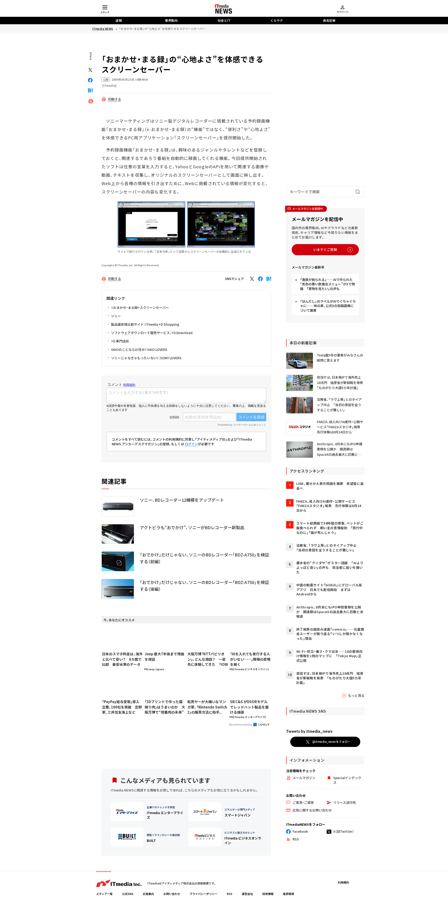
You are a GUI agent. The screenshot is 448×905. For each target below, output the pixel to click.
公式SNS (127, 894)
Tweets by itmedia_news (309, 731)
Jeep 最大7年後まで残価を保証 (164, 656)
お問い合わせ (171, 894)
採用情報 (267, 894)
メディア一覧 (104, 894)
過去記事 (329, 20)
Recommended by (241, 724)
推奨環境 (288, 894)
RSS (229, 894)
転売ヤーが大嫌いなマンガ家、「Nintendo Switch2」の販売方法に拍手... (207, 707)
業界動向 (171, 20)
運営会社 (247, 894)
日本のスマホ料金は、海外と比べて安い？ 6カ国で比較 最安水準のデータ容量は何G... (122, 659)
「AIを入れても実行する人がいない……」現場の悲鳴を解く (250, 659)
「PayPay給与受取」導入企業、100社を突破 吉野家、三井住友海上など (122, 707)
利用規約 (343, 882)
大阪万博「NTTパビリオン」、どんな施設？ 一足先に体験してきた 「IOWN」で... (207, 659)
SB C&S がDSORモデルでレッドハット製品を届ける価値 (249, 707)
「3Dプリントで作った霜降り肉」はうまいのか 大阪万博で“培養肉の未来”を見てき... (165, 707)
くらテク (276, 20)
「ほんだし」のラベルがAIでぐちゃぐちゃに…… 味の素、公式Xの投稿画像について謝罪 (328, 306)
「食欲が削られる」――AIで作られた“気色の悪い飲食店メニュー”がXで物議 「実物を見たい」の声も (327, 284)
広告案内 (148, 894)
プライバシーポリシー (203, 894)
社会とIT (224, 20)
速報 (119, 20)
